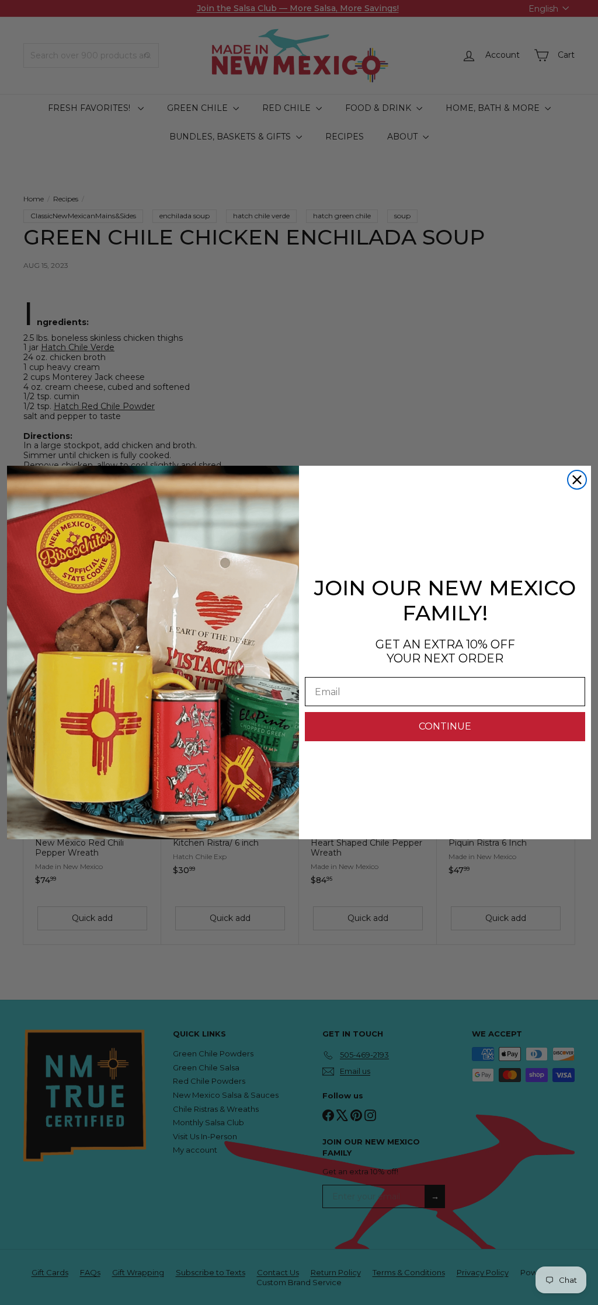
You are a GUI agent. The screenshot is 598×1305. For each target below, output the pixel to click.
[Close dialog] (577, 479)
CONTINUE (445, 726)
